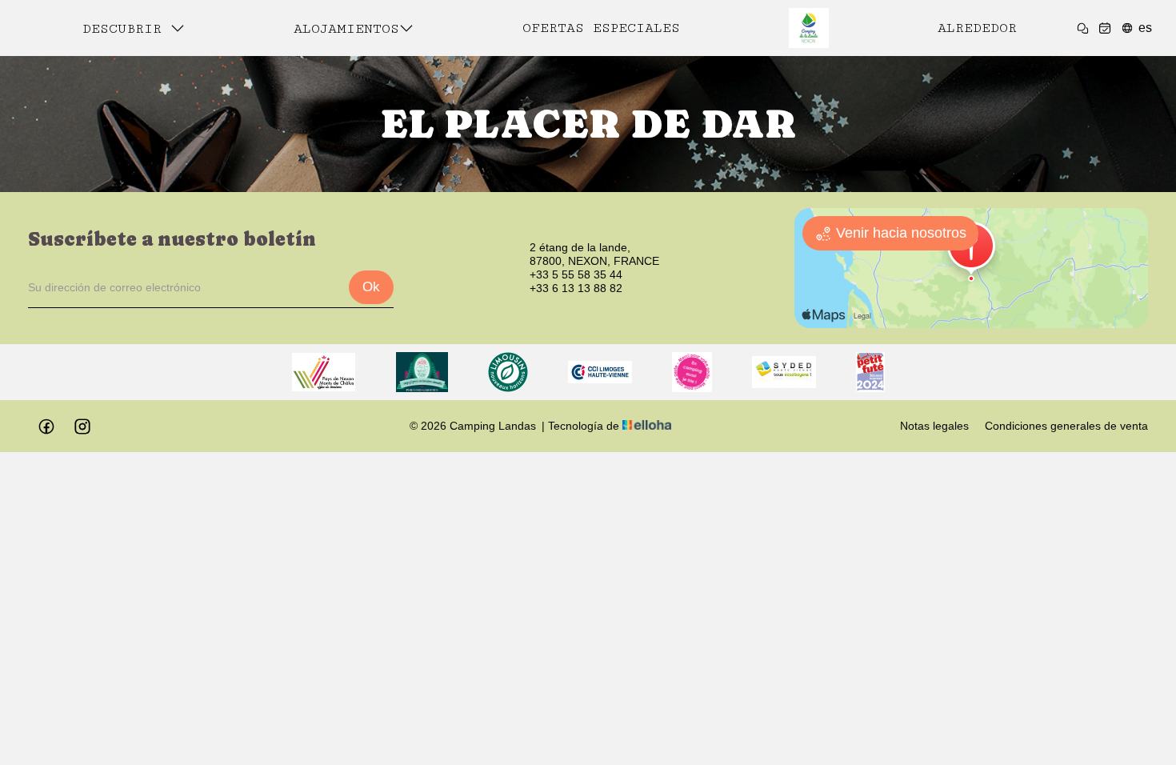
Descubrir (126, 29)
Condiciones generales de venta (1066, 425)
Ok (371, 286)
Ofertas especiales (601, 28)
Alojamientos (346, 29)
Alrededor (977, 28)
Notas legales (934, 425)
